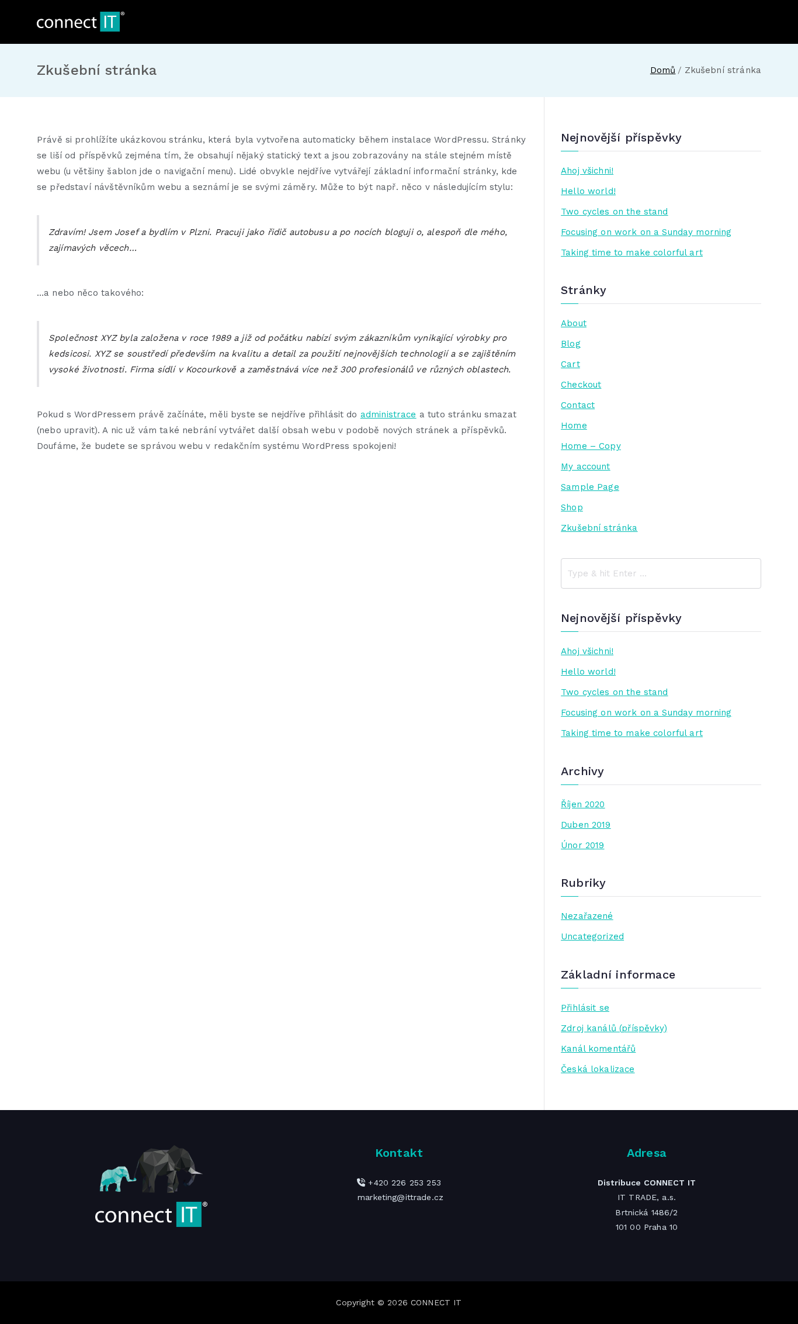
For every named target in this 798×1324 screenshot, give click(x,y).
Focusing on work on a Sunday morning (646, 232)
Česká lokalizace (597, 1069)
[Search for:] (661, 573)
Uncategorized (592, 936)
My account (585, 466)
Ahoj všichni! (587, 170)
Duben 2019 (586, 825)
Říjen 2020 (583, 804)
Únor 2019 (582, 845)
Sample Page (590, 487)
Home (574, 425)
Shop (572, 507)
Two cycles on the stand (614, 211)
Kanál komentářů (598, 1048)
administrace (388, 414)
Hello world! (588, 191)
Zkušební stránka (599, 528)
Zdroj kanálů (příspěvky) (614, 1028)
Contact (578, 405)
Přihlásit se (585, 1007)
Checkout (581, 384)
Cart (570, 364)
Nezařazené (587, 916)
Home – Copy (591, 446)
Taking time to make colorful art (632, 252)
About (574, 323)
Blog (571, 343)
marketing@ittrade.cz (400, 1197)
